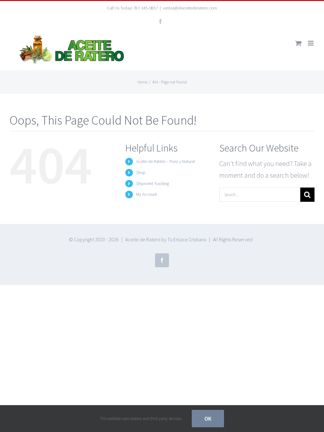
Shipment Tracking (152, 183)
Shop (141, 172)
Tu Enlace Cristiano (186, 239)
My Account (146, 194)
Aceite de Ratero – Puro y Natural (165, 161)
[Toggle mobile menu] (311, 43)
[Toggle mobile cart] (298, 43)
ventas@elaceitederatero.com (190, 8)
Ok (207, 418)
